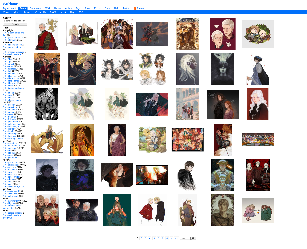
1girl (10, 61)
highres (12, 203)
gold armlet (13, 121)
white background (16, 186)
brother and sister (16, 88)
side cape (13, 174)
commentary (14, 201)
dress (11, 114)
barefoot (12, 69)
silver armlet (14, 177)
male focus (13, 143)
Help (116, 8)
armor (11, 66)
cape (10, 95)
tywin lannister (15, 54)
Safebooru (11, 4)
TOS (81, 12)
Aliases (57, 8)
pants (11, 155)
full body (12, 119)
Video (5, 12)
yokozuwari (13, 196)
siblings (12, 172)
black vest (13, 83)
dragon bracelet (15, 213)
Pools (87, 8)
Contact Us (40, 12)
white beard (13, 191)
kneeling (12, 133)
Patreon (140, 8)
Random (27, 12)
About (63, 12)
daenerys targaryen (17, 47)
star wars (12, 40)
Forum (97, 8)
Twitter (126, 8)
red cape (12, 167)
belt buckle (13, 73)
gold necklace (15, 124)
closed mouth (14, 100)
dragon (11, 112)
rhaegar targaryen (16, 52)
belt (10, 71)
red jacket (13, 169)
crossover (13, 109)
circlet (11, 97)
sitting (11, 179)
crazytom (12, 107)
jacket (11, 129)
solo (10, 181)
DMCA (53, 12)
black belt (13, 76)
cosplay (12, 105)
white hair (13, 193)
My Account (9, 8)
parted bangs (14, 157)
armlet (11, 64)
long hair (12, 136)
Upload (16, 12)
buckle (11, 93)
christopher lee (15, 45)
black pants (14, 81)
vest (10, 184)
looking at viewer (16, 138)
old (10, 150)
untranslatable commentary (12, 206)
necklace (12, 148)
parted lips (13, 162)
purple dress (14, 165)
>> (176, 238)
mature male (14, 145)
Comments (35, 8)
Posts (23, 8)
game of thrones (16, 37)
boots (11, 85)
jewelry (11, 131)
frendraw (12, 117)
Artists (68, 8)
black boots (14, 78)
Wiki (47, 8)
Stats (107, 8)
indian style (13, 126)
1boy (10, 59)
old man (12, 153)
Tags (78, 8)
